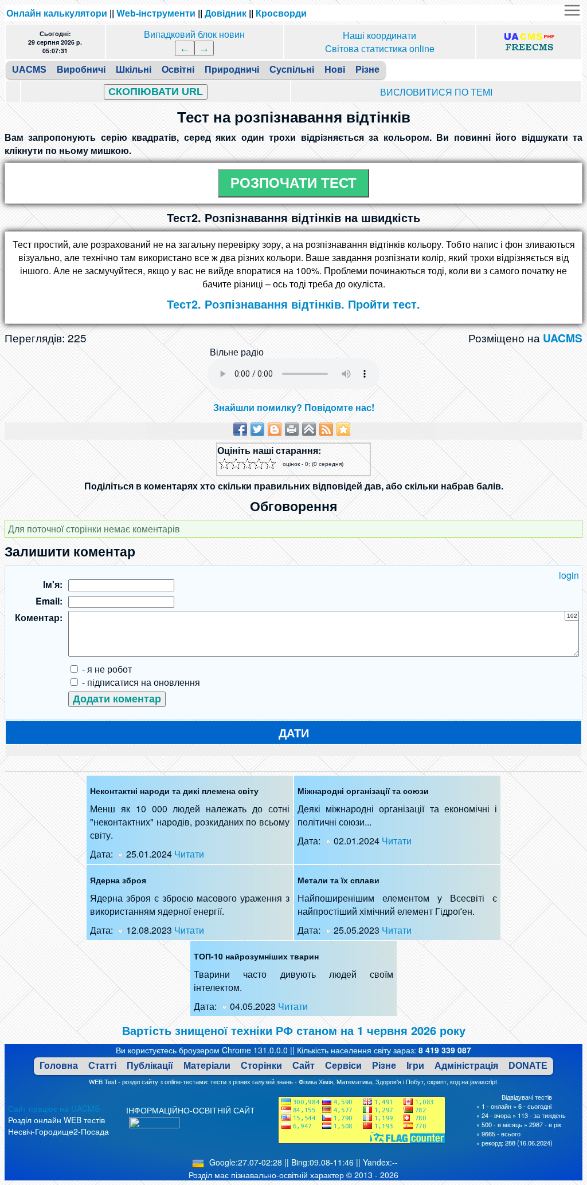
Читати (189, 853)
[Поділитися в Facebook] (240, 429)
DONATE (527, 1066)
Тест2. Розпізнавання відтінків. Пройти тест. (293, 303)
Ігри (415, 1066)
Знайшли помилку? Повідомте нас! (293, 407)
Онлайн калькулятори (56, 12)
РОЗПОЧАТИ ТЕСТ (293, 183)
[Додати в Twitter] (257, 429)
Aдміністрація (466, 1066)
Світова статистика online (380, 48)
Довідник (225, 12)
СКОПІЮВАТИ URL (155, 91)
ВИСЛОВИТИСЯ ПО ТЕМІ (436, 91)
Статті (102, 1066)
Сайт (303, 1066)
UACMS (562, 338)
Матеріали (206, 1066)
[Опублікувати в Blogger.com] (274, 429)
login (569, 575)
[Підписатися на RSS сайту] (326, 429)
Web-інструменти (155, 12)
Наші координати (379, 35)
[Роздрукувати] (292, 429)
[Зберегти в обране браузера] (343, 429)
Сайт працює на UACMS (54, 1108)
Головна (59, 1066)
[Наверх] (309, 429)
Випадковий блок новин (194, 34)
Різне (384, 1066)
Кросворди (281, 12)
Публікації (150, 1066)
